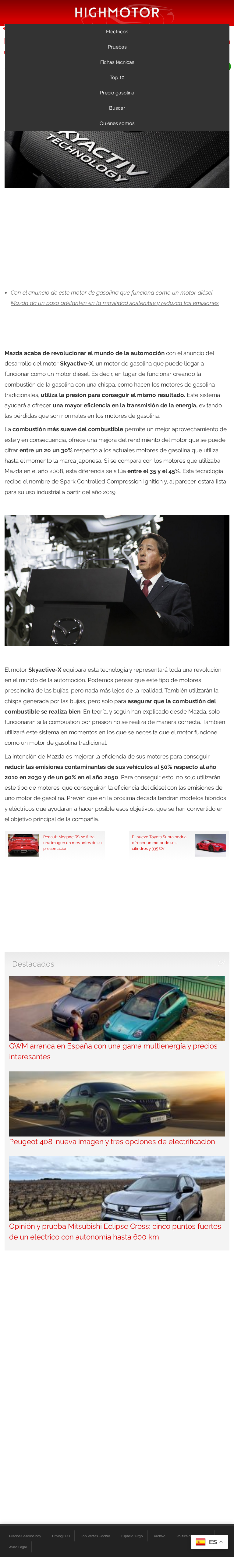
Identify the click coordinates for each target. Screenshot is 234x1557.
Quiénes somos (117, 123)
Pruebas (117, 47)
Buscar (117, 108)
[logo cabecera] (117, 12)
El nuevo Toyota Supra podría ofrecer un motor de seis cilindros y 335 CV (159, 842)
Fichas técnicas (117, 62)
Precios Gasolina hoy (25, 1536)
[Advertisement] (117, 238)
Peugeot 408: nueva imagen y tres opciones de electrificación (112, 1141)
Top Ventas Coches (95, 1536)
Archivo (159, 1536)
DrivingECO (61, 1536)
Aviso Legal (18, 1547)
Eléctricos (117, 32)
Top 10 (117, 77)
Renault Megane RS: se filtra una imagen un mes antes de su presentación (72, 842)
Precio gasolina (117, 93)
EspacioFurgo (132, 1536)
